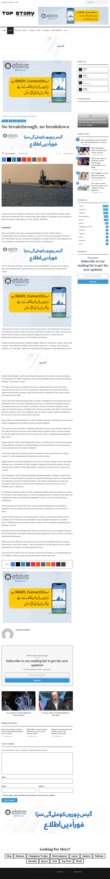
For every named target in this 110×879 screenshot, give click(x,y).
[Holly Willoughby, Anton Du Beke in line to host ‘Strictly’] (83, 151)
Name (4, 777)
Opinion (32, 30)
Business (46, 30)
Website (41, 786)
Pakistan (17, 30)
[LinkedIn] (14, 159)
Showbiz (82, 230)
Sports (38, 30)
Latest (10, 30)
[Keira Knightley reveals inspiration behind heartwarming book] (83, 176)
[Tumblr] (19, 159)
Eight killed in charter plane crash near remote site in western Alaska (36, 731)
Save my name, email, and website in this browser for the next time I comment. (29, 795)
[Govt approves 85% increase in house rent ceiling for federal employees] (83, 186)
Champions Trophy (85, 226)
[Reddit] (29, 159)
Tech (65, 30)
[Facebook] (4, 159)
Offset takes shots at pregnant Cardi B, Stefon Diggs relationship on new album (98, 162)
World (24, 30)
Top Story (60, 872)
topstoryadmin (10, 153)
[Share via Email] (58, 564)
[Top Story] (18, 13)
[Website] (17, 633)
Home (4, 30)
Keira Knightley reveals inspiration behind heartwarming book (99, 175)
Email (4, 786)
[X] (9, 159)
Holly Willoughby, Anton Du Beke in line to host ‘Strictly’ (99, 150)
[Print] (63, 564)
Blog (80, 237)
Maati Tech (77, 872)
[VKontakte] (34, 159)
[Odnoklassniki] (39, 159)
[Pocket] (44, 159)
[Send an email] (15, 153)
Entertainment (56, 30)
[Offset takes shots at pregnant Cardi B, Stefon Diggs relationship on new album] (83, 161)
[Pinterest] (24, 159)
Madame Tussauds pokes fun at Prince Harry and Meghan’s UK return (61, 731)
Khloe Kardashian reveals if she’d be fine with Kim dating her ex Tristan (12, 731)
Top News (21, 121)
